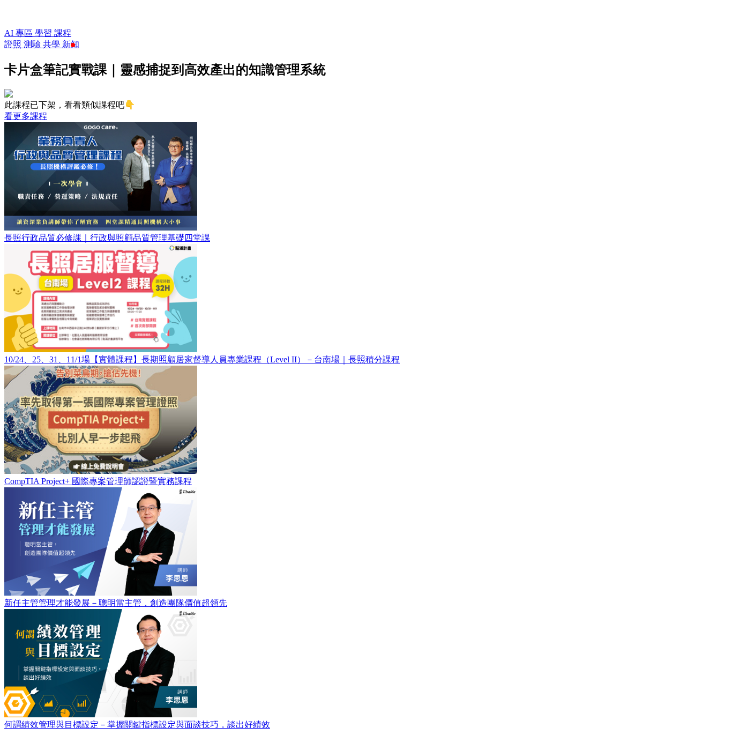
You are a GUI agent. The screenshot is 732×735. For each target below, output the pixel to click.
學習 (44, 33)
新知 (70, 44)
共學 (52, 44)
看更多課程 (25, 116)
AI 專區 (19, 33)
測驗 (33, 44)
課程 (62, 33)
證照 (14, 44)
